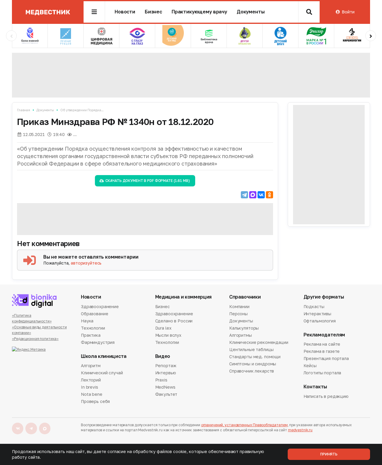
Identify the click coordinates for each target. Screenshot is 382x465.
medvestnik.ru (300, 430)
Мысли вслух (168, 335)
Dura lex (163, 327)
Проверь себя (95, 401)
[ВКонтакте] (261, 194)
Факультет (166, 394)
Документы (251, 12)
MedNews (165, 387)
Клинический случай (102, 372)
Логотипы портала (322, 372)
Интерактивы (317, 313)
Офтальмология (320, 320)
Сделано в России (174, 320)
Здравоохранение (100, 307)
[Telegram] (244, 194)
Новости (125, 12)
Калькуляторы (244, 327)
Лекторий (91, 379)
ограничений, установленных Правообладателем (244, 425)
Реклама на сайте (322, 344)
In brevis (89, 387)
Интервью (165, 372)
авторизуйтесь (86, 262)
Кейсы (310, 365)
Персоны (238, 313)
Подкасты (314, 307)
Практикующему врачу (199, 12)
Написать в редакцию (326, 397)
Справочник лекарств (251, 370)
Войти (348, 11)
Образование (94, 313)
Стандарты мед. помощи (255, 356)
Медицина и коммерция (183, 297)
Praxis (161, 379)
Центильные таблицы (251, 349)
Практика (91, 335)
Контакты (315, 387)
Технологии (93, 327)
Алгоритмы (240, 335)
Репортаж (165, 366)
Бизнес (153, 12)
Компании (239, 307)
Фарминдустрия (98, 342)
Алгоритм (91, 366)
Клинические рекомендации (258, 342)
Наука (87, 320)
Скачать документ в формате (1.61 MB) (147, 180)
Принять (329, 454)
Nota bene (91, 394)
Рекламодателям (324, 335)
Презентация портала (326, 358)
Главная (23, 110)
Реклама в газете (322, 351)
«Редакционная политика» (35, 338)
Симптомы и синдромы (252, 363)
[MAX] (252, 194)
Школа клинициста (104, 356)
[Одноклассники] (269, 194)
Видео (162, 356)
